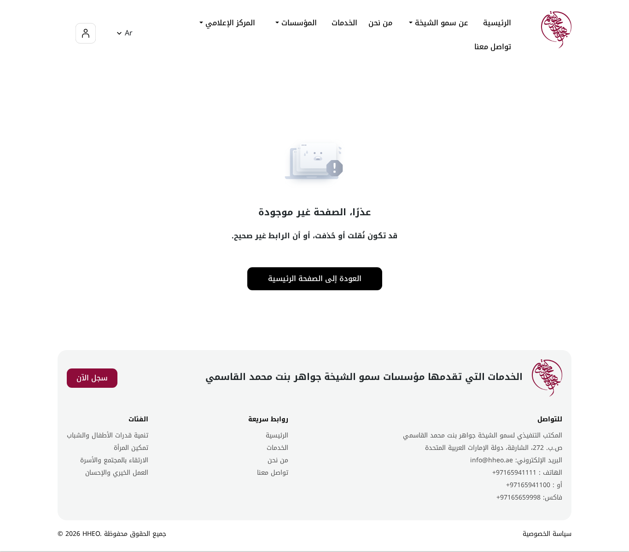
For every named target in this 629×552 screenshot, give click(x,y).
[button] (123, 33)
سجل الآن (92, 378)
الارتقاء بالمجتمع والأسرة (114, 460)
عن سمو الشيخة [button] (440, 23)
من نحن (380, 23)
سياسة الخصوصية (547, 534)
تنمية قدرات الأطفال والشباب (107, 435)
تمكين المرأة (131, 448)
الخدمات (277, 448)
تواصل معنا (492, 47)
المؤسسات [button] (298, 23)
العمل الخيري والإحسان (116, 472)
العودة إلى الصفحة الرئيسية (314, 278)
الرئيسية (497, 23)
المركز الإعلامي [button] (229, 23)
